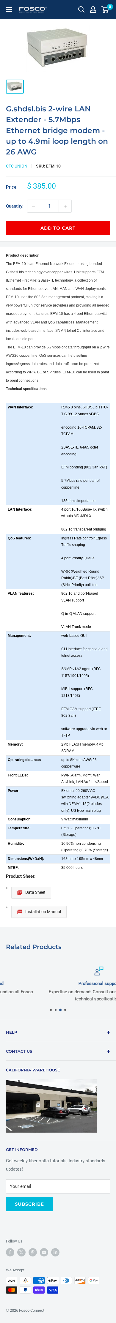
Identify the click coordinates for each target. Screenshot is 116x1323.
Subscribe (29, 1204)
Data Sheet (35, 892)
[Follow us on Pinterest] (33, 1252)
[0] (105, 9)
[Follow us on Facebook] (10, 1252)
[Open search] (81, 9)
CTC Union (16, 166)
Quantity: (14, 206)
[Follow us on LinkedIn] (55, 1252)
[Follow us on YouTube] (44, 1252)
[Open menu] (9, 9)
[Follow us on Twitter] (21, 1252)
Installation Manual (43, 911)
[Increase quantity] (65, 206)
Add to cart (58, 228)
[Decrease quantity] (33, 206)
